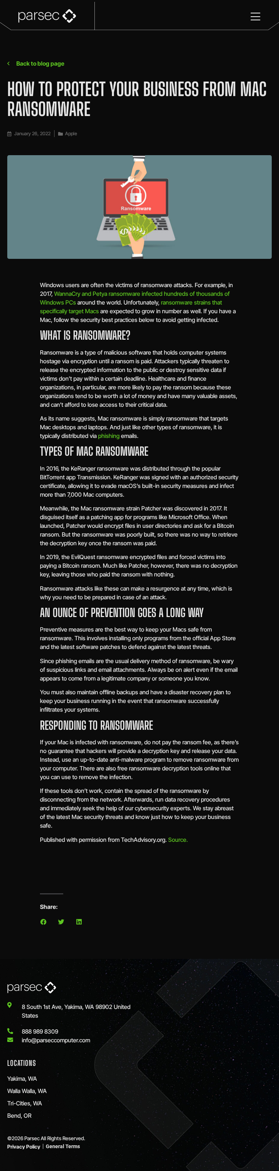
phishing (109, 435)
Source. (178, 839)
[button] (43, 922)
